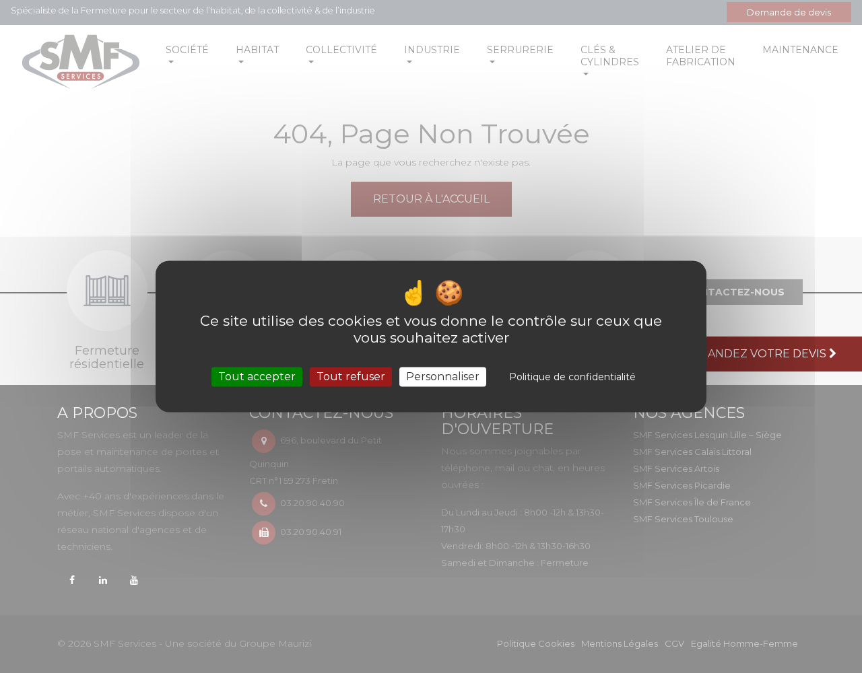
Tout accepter (257, 376)
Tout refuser (351, 376)
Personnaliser (442, 376)
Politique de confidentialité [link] (572, 377)
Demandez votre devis (755, 353)
